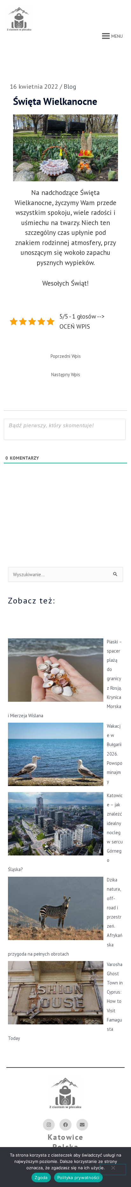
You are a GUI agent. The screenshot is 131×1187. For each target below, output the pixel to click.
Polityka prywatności (78, 1177)
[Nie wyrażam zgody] (113, 1169)
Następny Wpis (65, 374)
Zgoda (41, 1177)
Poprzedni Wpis (66, 356)
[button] (117, 36)
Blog (70, 86)
